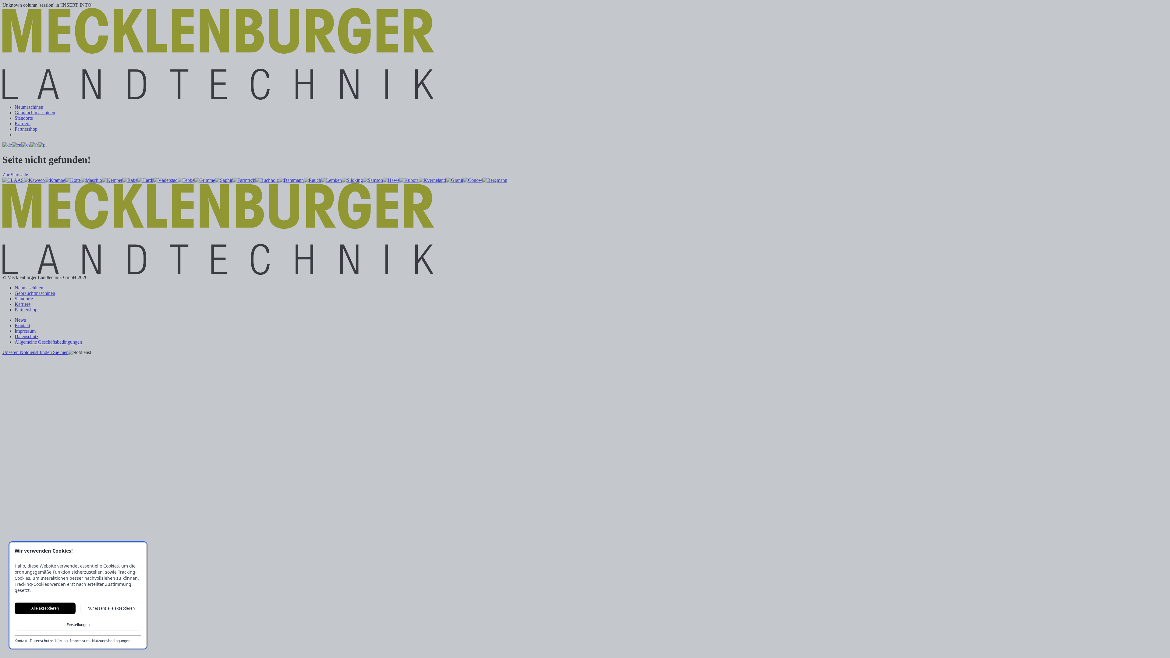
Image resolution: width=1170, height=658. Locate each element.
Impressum (80, 641)
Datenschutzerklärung (49, 641)
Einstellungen (78, 624)
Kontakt (21, 641)
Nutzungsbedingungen (111, 641)
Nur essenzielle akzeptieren (111, 608)
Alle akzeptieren (45, 608)
